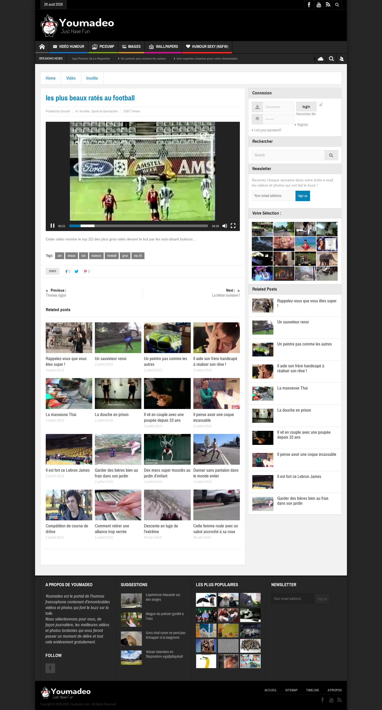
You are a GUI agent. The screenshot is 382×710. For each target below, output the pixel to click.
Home (51, 78)
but (83, 256)
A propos (335, 690)
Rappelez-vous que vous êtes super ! (307, 303)
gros (125, 256)
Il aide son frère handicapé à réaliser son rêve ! (215, 361)
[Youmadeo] (77, 25)
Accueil (271, 690)
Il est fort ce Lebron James (68, 470)
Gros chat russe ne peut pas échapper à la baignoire (166, 635)
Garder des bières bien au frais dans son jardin (116, 473)
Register (302, 125)
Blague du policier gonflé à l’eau (165, 616)
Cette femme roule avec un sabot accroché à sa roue (215, 528)
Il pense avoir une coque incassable (306, 454)
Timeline (312, 690)
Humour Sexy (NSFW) (210, 46)
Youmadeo (54, 596)
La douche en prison (112, 414)
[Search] (331, 155)
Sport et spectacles (104, 111)
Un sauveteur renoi (110, 358)
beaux (71, 256)
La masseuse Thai (61, 414)
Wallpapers (167, 46)
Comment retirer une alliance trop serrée (112, 528)
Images (134, 46)
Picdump (107, 46)
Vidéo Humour (71, 46)
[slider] (138, 226)
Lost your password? (267, 130)
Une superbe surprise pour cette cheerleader (169, 58)
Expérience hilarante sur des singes (163, 597)
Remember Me (306, 114)
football (111, 256)
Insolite (92, 78)
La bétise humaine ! (226, 293)
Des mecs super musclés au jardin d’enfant (167, 473)
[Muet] (224, 225)
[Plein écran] (233, 225)
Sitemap (291, 690)
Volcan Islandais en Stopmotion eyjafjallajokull (164, 654)
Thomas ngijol (56, 293)
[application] (143, 176)
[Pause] (52, 225)
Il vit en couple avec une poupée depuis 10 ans (164, 417)
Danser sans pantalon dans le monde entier (216, 473)
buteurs (96, 256)
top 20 (138, 256)
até (60, 256)
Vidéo (71, 78)
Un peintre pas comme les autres (105, 58)
